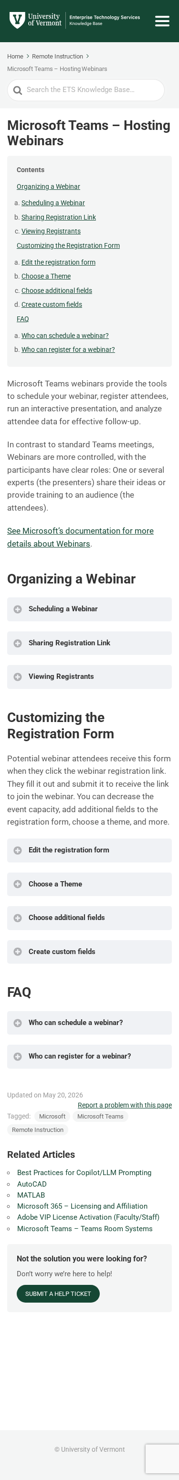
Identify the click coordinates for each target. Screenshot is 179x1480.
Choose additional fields (56, 290)
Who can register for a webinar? (68, 349)
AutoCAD (32, 1184)
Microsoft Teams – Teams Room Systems (85, 1228)
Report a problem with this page (125, 1105)
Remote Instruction (37, 1129)
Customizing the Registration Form (68, 245)
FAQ (23, 319)
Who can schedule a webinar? (65, 335)
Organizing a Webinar (48, 186)
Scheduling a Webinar (53, 203)
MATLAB (31, 1195)
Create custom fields (51, 304)
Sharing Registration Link (58, 217)
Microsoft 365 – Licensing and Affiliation (82, 1206)
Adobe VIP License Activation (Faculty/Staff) (88, 1217)
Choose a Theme (46, 276)
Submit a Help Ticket (58, 1293)
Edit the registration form (58, 262)
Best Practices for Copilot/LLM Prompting (84, 1172)
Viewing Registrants (51, 231)
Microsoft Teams (100, 1116)
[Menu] (162, 21)
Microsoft (52, 1116)
